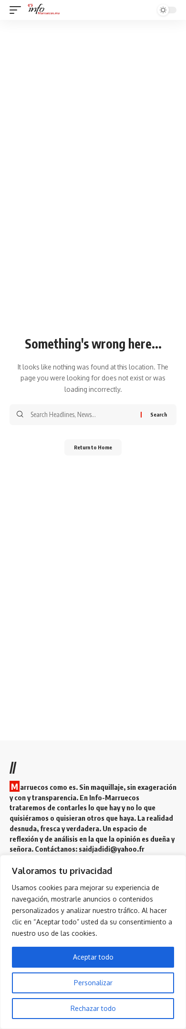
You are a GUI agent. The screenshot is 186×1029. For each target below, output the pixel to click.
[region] (93, 942)
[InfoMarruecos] (44, 10)
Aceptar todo (93, 957)
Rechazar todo (93, 1008)
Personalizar (93, 983)
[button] (18, 10)
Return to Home (93, 447)
